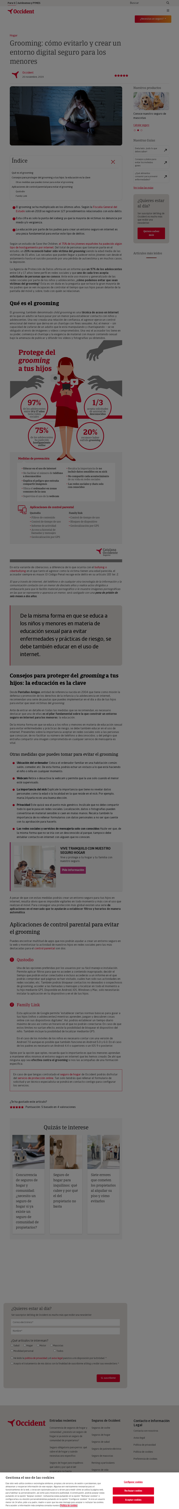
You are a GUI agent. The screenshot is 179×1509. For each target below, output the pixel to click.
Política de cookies (68, 1506)
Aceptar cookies (133, 1500)
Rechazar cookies (133, 1491)
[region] (89, 1490)
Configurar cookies (133, 1482)
